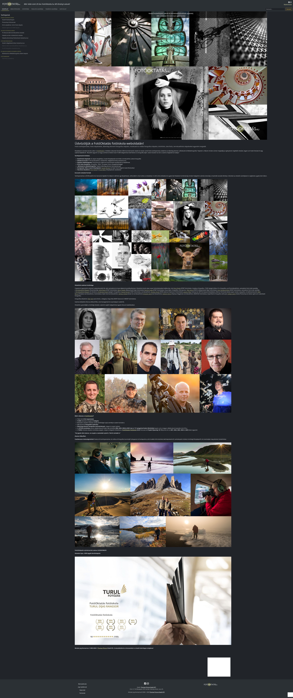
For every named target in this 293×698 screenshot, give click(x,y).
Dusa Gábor (102, 170)
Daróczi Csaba (149, 290)
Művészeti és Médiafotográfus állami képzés (15, 53)
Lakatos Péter (187, 292)
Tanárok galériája (51, 9)
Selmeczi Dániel (123, 294)
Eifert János (190, 290)
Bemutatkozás (15, 9)
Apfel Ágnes (102, 290)
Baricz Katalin (122, 290)
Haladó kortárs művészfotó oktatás (12, 35)
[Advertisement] (219, 667)
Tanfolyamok (5, 15)
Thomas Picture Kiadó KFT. (148, 687)
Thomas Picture (102, 648)
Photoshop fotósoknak (8, 22)
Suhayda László (147, 294)
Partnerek (82, 693)
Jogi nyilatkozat (82, 687)
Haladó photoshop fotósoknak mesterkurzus (15, 38)
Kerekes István (155, 292)
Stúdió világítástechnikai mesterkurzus (13, 43)
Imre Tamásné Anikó (223, 290)
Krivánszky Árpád (103, 292)
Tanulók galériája (37, 9)
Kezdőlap (5, 9)
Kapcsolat (63, 9)
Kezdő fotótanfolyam (8, 20)
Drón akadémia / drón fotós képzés (12, 25)
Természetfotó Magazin (83, 290)
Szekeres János (167, 294)
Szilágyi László (232, 294)
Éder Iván (90, 299)
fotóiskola (133, 430)
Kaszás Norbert (105, 168)
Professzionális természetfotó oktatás (13, 33)
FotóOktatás (100, 151)
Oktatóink (25, 9)
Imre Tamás (93, 170)
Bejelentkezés (288, 4)
